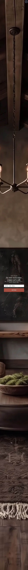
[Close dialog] (26, 2)
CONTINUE (14, 290)
